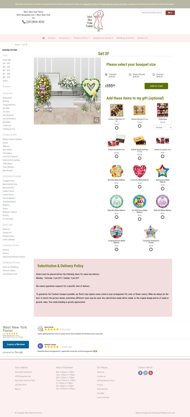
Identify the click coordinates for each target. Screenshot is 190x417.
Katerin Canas (50, 344)
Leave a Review (9, 239)
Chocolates (7, 153)
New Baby (6, 122)
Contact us (101, 376)
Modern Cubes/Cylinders (12, 139)
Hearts (5, 208)
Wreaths (6, 205)
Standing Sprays (9, 201)
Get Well (6, 108)
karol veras (49, 327)
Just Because (8, 115)
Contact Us (142, 38)
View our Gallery (9, 270)
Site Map (100, 393)
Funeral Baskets (9, 198)
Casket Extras (8, 195)
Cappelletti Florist (90, 4)
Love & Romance (9, 118)
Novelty (6, 215)
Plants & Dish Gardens (11, 160)
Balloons (6, 146)
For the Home (8, 219)
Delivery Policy (8, 236)
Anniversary (7, 98)
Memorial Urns (8, 188)
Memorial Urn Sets (10, 184)
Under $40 (7, 60)
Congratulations (9, 105)
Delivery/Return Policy (105, 380)
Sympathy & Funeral (102, 38)
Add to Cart (156, 86)
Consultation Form (10, 274)
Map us (18, 389)
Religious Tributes (10, 212)
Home (17, 45)
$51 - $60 (6, 67)
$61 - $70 (6, 70)
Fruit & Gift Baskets (10, 157)
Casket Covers (8, 191)
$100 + (5, 81)
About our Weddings (11, 267)
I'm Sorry (6, 112)
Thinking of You (9, 129)
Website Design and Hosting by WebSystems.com (155, 413)
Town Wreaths (8, 167)
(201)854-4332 (35, 22)
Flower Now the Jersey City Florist (114, 4)
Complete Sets (9, 181)
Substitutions (102, 389)
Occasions (64, 38)
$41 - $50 (6, 63)
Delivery (6, 250)
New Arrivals (7, 170)
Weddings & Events (125, 38)
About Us (6, 229)
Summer (52, 38)
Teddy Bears (7, 163)
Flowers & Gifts (81, 38)
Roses (5, 143)
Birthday (6, 101)
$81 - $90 (6, 77)
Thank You (7, 125)
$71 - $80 (6, 74)
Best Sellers (7, 150)
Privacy (5, 253)
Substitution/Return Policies (14, 257)
